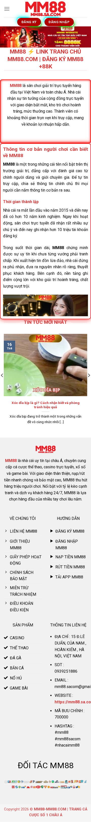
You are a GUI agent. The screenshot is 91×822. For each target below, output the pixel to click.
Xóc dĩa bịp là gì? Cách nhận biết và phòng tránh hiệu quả (46, 405)
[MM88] (45, 9)
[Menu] (7, 9)
